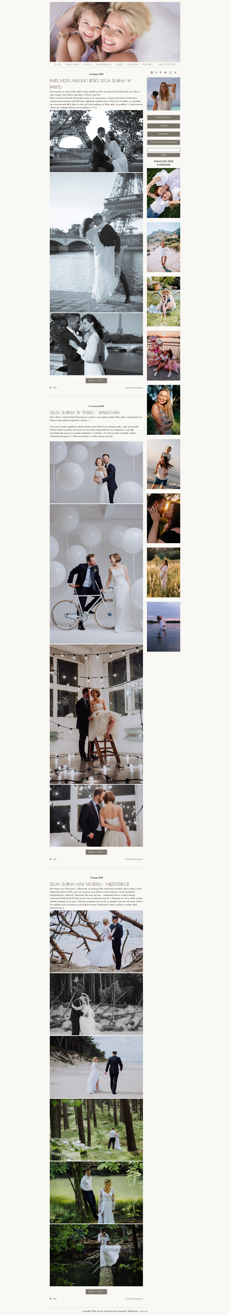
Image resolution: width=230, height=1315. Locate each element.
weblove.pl (143, 1311)
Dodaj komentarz (135, 388)
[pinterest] (160, 73)
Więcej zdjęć (97, 381)
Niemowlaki (103, 64)
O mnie (164, 126)
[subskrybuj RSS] (175, 73)
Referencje (164, 117)
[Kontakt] (170, 73)
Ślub (57, 64)
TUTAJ (94, 108)
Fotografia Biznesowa (163, 142)
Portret (148, 64)
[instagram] (152, 73)
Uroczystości (167, 64)
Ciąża (119, 64)
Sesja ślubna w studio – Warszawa (85, 412)
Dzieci (87, 64)
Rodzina (132, 64)
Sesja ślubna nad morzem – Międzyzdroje (89, 884)
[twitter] (165, 73)
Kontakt (164, 134)
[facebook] (156, 73)
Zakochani (72, 64)
